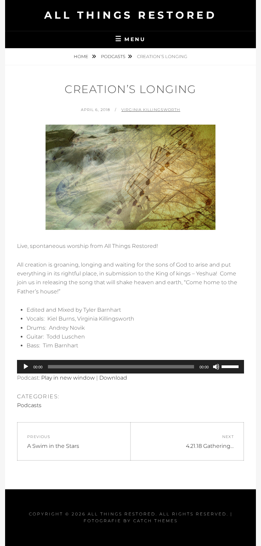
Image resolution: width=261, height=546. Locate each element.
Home (81, 56)
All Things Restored (130, 15)
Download (113, 378)
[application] (130, 367)
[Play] (25, 366)
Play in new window (68, 378)
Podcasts (113, 56)
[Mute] (216, 366)
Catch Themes (155, 520)
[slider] (231, 366)
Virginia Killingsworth (150, 109)
